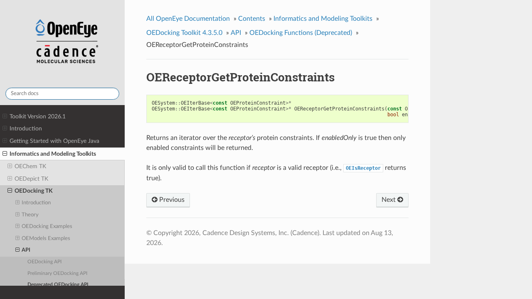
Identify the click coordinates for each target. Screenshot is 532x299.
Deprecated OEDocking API (58, 284)
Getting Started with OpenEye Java (54, 141)
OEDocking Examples (47, 226)
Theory (30, 215)
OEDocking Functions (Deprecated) (300, 32)
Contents (251, 18)
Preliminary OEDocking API (57, 273)
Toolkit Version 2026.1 (38, 116)
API (26, 250)
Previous (171, 199)
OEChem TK (30, 166)
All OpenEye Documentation (188, 18)
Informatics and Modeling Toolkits (53, 154)
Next (389, 199)
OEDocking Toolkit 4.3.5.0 (184, 32)
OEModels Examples (46, 238)
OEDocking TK (34, 191)
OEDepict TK (31, 179)
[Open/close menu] (4, 116)
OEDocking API (44, 262)
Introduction (26, 128)
